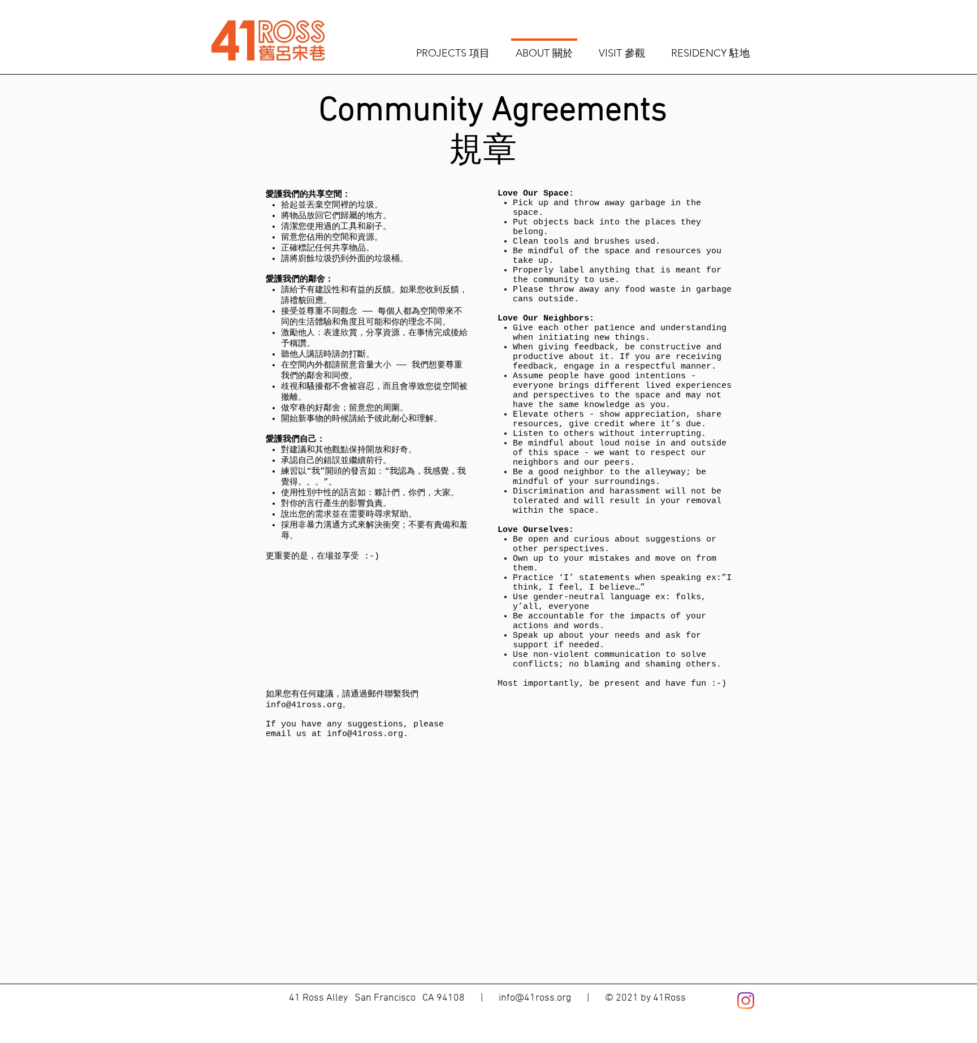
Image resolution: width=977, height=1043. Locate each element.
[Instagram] (745, 1000)
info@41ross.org (304, 705)
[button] (453, 48)
